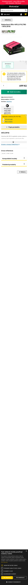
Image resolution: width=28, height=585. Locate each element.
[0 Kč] (25, 13)
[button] (14, 582)
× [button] (26, 551)
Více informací (4, 562)
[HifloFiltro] (8, 32)
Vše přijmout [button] (7, 577)
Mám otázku (9, 121)
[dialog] (14, 567)
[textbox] (14, 10)
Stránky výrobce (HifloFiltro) (9, 144)
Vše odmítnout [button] (20, 577)
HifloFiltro (8, 20)
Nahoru (23, 172)
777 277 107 (9, 119)
